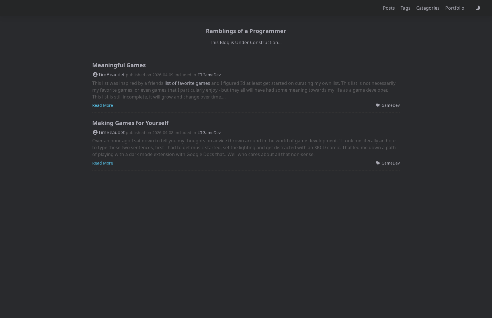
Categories (428, 8)
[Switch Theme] (478, 8)
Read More (102, 105)
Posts (389, 8)
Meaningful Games (119, 65)
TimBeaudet (111, 74)
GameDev (211, 74)
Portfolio (455, 8)
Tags (406, 8)
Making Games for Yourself (130, 123)
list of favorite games (187, 83)
